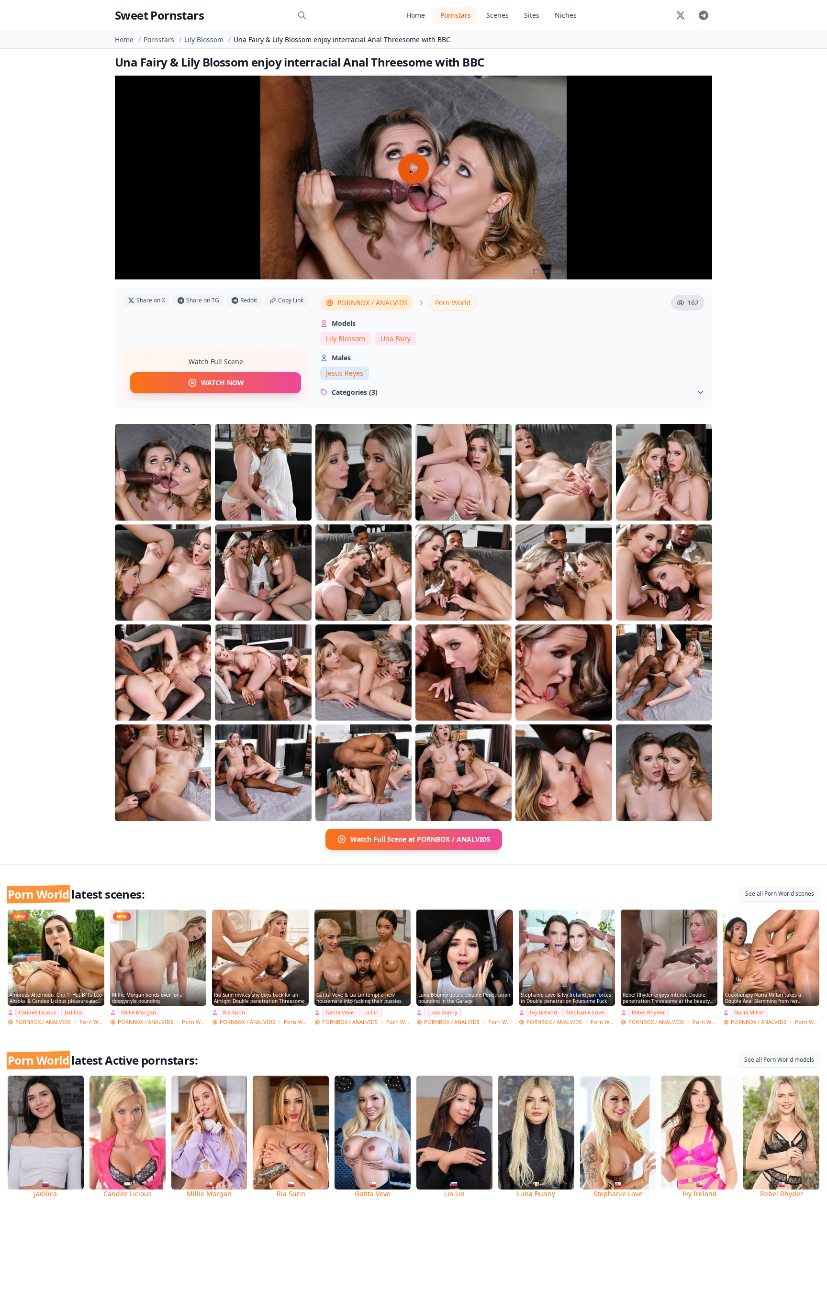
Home (415, 15)
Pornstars (455, 15)
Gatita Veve (339, 1012)
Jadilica (73, 1012)
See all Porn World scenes (779, 894)
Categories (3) (355, 392)
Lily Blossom (204, 39)
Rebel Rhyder (648, 1012)
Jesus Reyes (344, 373)
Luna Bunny (442, 1012)
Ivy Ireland (543, 1012)
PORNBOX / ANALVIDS (372, 302)
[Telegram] (703, 15)
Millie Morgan (138, 1012)
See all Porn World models (779, 1060)
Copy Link (290, 300)
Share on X (150, 300)
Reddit (248, 300)
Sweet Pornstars (159, 15)
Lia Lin (370, 1012)
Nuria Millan (749, 1012)
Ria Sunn (234, 1012)
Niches (566, 15)
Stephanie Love (585, 1012)
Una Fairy (395, 338)
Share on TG (202, 300)
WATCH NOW (222, 382)
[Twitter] (680, 15)
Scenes (497, 15)
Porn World (453, 302)
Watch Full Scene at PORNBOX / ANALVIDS (420, 839)
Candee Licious (37, 1012)
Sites (531, 15)
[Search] (302, 15)
